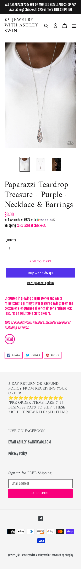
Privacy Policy (17, 453)
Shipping (10, 225)
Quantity (11, 240)
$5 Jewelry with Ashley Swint (21, 25)
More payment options (40, 283)
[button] (40, 220)
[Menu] (73, 25)
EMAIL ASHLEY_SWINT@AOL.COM (29, 442)
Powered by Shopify (62, 555)
